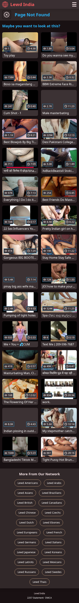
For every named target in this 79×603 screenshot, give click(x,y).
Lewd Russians (27, 572)
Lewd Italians (53, 542)
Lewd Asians (25, 493)
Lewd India (22, 4)
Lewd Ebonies (51, 522)
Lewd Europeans (27, 532)
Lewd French (54, 532)
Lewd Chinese (27, 512)
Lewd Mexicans (52, 562)
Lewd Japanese (26, 552)
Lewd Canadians (52, 502)
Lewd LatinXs (26, 562)
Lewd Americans (28, 483)
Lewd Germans (27, 542)
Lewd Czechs (53, 512)
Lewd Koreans (53, 552)
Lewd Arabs (54, 483)
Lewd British (25, 502)
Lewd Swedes (53, 572)
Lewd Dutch (26, 522)
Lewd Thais (39, 582)
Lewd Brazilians (51, 493)
